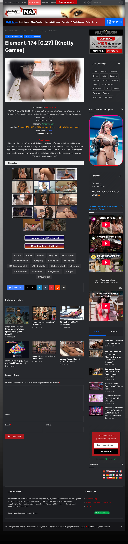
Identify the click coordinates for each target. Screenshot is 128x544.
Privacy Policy (91, 499)
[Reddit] (57, 287)
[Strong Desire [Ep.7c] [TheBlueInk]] (72, 312)
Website (49, 425)
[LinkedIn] (39, 287)
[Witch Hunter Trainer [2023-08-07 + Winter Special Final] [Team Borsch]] (17, 315)
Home (9, 31)
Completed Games (52, 22)
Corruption (68, 255)
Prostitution (21, 271)
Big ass (95, 76)
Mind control (58, 266)
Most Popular (37, 22)
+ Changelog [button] (11, 163)
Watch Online (91, 22)
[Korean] (120, 475)
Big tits (53, 255)
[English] (117, 471)
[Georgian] (104, 475)
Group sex (54, 260)
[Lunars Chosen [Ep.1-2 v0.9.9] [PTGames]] (72, 348)
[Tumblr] (45, 287)
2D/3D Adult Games (20, 31)
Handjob (115, 80)
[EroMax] (64, 11)
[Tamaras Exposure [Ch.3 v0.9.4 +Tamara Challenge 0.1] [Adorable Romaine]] (96, 354)
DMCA (88, 506)
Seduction (38, 271)
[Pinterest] (51, 287)
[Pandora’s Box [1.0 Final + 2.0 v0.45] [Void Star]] (96, 398)
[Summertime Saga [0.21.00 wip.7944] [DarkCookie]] (17, 349)
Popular (114, 331)
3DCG (18, 255)
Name (8, 414)
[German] (107, 475)
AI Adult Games (77, 22)
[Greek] (110, 475)
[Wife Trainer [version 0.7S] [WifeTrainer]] (96, 344)
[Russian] (110, 478)
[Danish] (110, 471)
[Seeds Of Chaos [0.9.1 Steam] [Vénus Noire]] (96, 386)
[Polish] (104, 478)
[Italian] (113, 475)
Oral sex (75, 266)
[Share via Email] (63, 287)
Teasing (106, 93)
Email (8, 425)
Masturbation (39, 266)
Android (65, 22)
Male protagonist (18, 266)
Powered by (100, 459)
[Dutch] (113, 471)
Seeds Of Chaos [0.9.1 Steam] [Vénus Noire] (114, 386)
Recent (97, 331)
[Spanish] (113, 478)
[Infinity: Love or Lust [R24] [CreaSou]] (44, 313)
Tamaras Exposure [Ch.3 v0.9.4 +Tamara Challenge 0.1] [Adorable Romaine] (113, 357)
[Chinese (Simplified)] (104, 471)
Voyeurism (44, 277)
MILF (107, 89)
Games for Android (32, 36)
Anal (29, 255)
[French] (120, 471)
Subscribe (106, 451)
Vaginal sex (54, 271)
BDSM (41, 255)
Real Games (24, 22)
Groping (39, 260)
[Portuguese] (107, 478)
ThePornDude (97, 183)
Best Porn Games (98, 186)
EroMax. (91, 527)
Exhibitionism (21, 260)
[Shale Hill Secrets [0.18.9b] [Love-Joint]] (44, 347)
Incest (95, 84)
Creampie (96, 80)
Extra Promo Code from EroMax (98, 502)
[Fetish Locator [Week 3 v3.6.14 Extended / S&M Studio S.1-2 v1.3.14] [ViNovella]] (96, 411)
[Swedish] (117, 478)
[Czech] (107, 471)
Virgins (70, 271)
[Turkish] (120, 478)
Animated (113, 72)
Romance (96, 93)
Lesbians (69, 260)
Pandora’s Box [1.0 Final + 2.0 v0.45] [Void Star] (112, 398)
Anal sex (104, 72)
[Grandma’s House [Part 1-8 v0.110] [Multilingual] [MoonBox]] (96, 371)
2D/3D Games (12, 22)
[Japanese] (117, 475)
